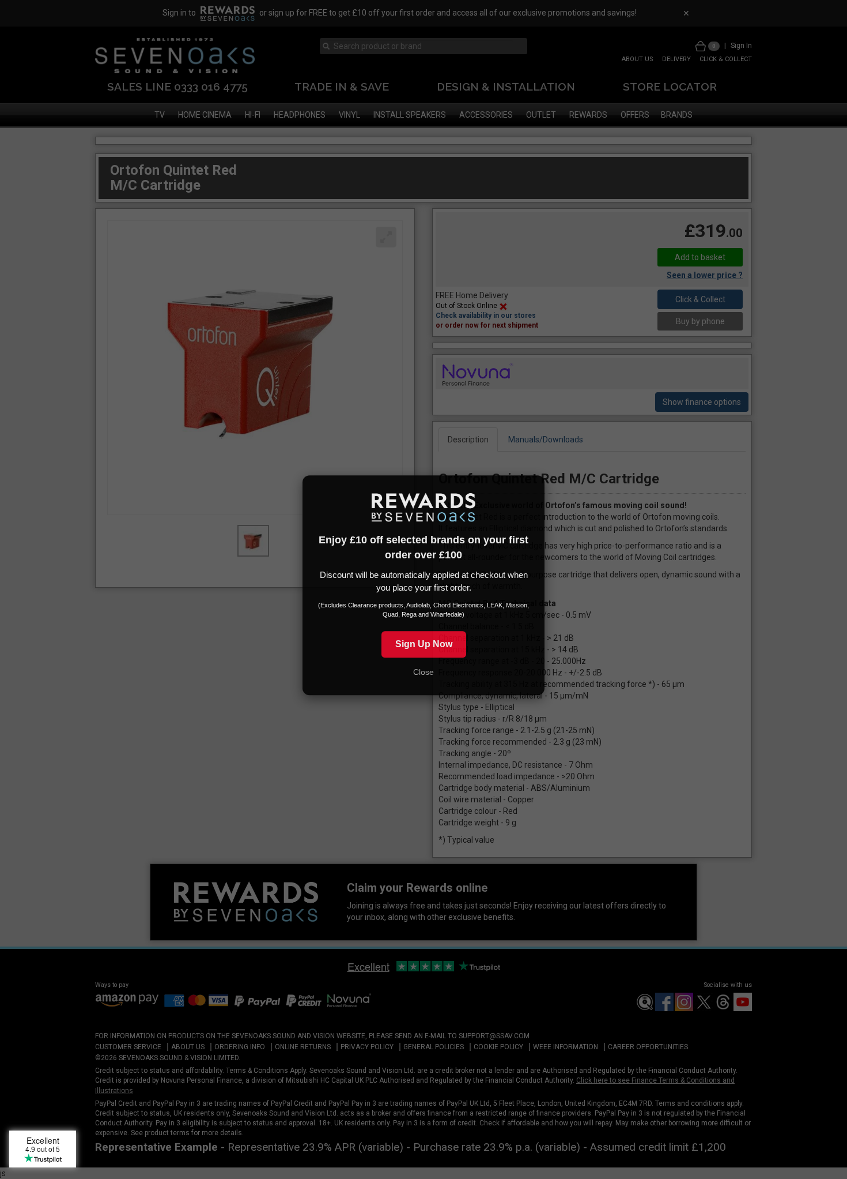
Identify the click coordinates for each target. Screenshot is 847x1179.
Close (423, 676)
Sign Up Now (423, 648)
